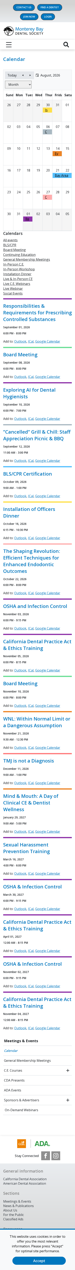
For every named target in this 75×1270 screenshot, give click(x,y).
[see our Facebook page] (45, 1155)
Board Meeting (20, 354)
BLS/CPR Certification (27, 473)
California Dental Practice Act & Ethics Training (37, 644)
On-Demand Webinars (21, 1110)
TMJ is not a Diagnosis (28, 760)
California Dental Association (25, 1179)
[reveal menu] (8, 44)
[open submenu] (68, 1070)
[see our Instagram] (55, 1155)
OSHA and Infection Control (35, 606)
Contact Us (23, 7)
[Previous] (23, 75)
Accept (39, 1260)
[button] (48, 75)
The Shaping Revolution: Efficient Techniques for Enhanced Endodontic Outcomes (31, 561)
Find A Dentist (50, 7)
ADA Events (12, 1090)
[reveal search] (66, 44)
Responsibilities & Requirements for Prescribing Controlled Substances (37, 312)
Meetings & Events (21, 1040)
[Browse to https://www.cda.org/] (37, 1143)
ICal (31, 341)
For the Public (13, 1214)
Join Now (29, 16)
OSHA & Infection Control (32, 886)
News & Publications (18, 1206)
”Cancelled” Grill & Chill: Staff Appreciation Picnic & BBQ (36, 435)
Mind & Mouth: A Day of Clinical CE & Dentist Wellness (30, 803)
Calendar (11, 1050)
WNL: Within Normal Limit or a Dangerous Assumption (36, 722)
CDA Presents (14, 1080)
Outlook (20, 341)
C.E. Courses (13, 1070)
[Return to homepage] (37, 31)
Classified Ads (13, 1219)
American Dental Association (24, 1183)
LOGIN (48, 16)
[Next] (30, 75)
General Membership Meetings (27, 1060)
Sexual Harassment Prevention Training (26, 848)
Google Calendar (47, 341)
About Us (10, 1210)
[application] (37, 150)
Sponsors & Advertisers (21, 1100)
